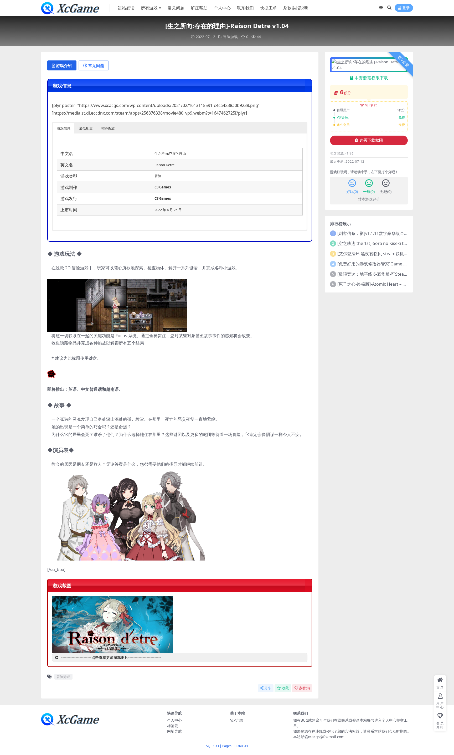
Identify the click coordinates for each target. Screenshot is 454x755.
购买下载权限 (371, 140)
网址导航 (174, 731)
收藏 (285, 688)
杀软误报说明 (295, 8)
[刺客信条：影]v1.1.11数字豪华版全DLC (374, 233)
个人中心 (222, 8)
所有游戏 (149, 8)
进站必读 (126, 8)
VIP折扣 (371, 105)
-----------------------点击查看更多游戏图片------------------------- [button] (111, 657)
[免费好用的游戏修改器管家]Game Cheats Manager (386, 264)
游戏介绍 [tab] (64, 65)
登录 (406, 8)
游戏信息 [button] (63, 128)
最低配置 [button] (86, 128)
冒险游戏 (230, 36)
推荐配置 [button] (108, 128)
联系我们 (245, 8)
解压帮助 (199, 8)
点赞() (304, 688)
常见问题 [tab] (96, 65)
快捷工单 (268, 8)
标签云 (172, 725)
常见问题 (176, 8)
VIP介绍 (236, 720)
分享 (267, 688)
